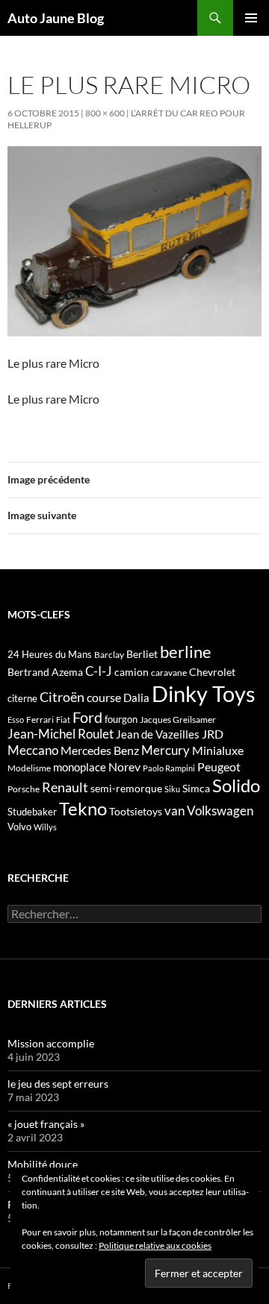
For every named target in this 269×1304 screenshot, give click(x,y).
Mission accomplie (50, 1043)
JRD (212, 734)
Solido (236, 785)
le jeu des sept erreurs (57, 1083)
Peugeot (219, 766)
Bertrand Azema (45, 671)
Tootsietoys (135, 811)
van (174, 810)
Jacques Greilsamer (178, 719)
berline (185, 652)
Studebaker (32, 812)
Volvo (19, 827)
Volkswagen (220, 810)
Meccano (32, 750)
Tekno (83, 808)
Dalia (136, 697)
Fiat (63, 719)
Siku (172, 789)
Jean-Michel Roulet (60, 734)
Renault (65, 787)
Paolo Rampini (169, 768)
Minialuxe (218, 750)
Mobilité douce (42, 1164)
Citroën (62, 697)
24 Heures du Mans (49, 654)
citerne (22, 698)
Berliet (142, 654)
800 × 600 (105, 113)
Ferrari (40, 719)
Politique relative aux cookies (155, 1245)
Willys (45, 827)
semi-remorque (126, 788)
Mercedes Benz (100, 750)
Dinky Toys (204, 693)
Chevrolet (212, 671)
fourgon (121, 719)
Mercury (165, 750)
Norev (124, 766)
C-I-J (98, 671)
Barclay (109, 654)
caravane (169, 672)
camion (131, 671)
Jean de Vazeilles (158, 734)
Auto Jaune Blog (55, 18)
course (104, 697)
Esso (15, 719)
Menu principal (251, 18)
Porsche (23, 788)
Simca (196, 788)
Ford (87, 717)
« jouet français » (45, 1124)
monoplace (79, 767)
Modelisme (29, 768)
